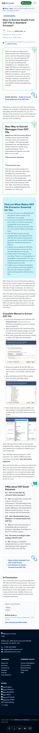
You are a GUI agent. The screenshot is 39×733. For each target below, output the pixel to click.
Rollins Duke (19, 31)
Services (4, 665)
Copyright (24, 670)
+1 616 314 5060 (10, 647)
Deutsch (10, 689)
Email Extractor (11, 322)
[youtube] (25, 728)
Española (10, 692)
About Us (4, 663)
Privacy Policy (26, 665)
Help (6, 705)
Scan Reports (6, 675)
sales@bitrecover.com (12, 652)
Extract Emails (9, 16)
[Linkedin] (24, 31)
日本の (12, 699)
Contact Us (5, 668)
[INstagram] (30, 728)
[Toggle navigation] (34, 3)
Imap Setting (9, 702)
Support (4, 670)
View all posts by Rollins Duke (16, 622)
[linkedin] (20, 728)
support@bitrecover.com (13, 649)
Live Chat (27, 3)
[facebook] (9, 728)
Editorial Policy (12, 44)
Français (11, 697)
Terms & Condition (28, 663)
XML (22, 672)
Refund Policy (26, 668)
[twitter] (14, 728)
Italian (8, 694)
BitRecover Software (22, 720)
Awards (4, 672)
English (9, 687)
